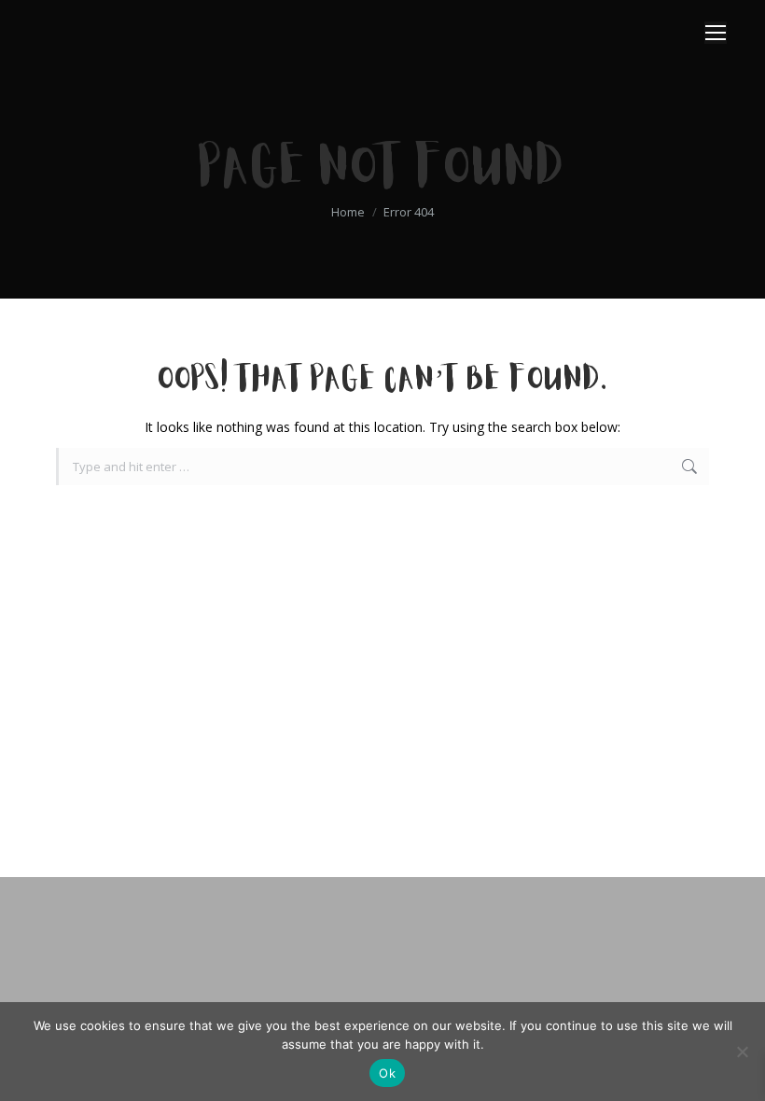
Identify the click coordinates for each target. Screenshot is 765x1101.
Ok (387, 1073)
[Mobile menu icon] (715, 32)
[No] (741, 1051)
